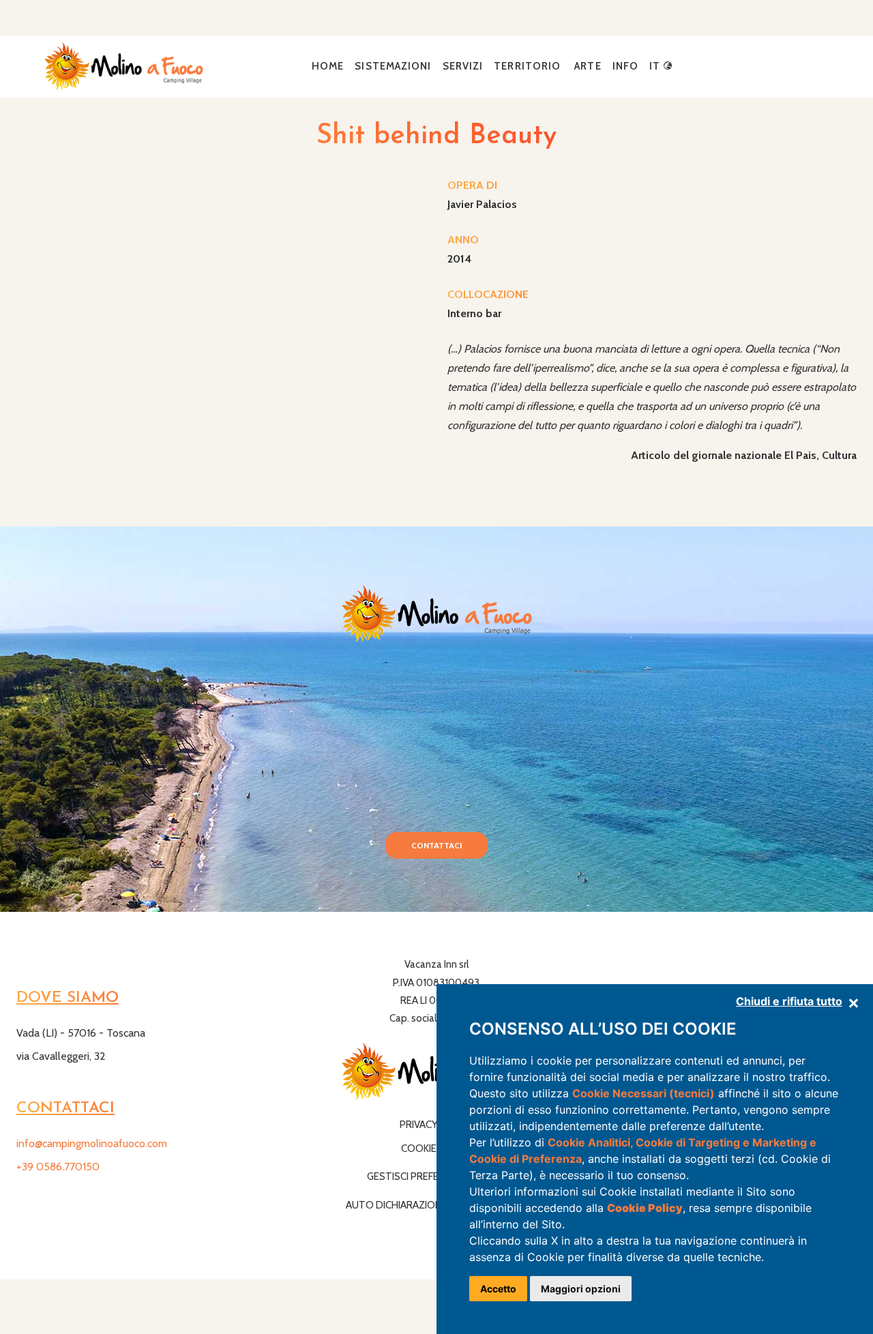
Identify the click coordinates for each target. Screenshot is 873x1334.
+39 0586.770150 (58, 1166)
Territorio (527, 66)
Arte (587, 66)
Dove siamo (67, 998)
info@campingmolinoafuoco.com (91, 1143)
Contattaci (436, 845)
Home (328, 66)
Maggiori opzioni (581, 1288)
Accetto (498, 1288)
